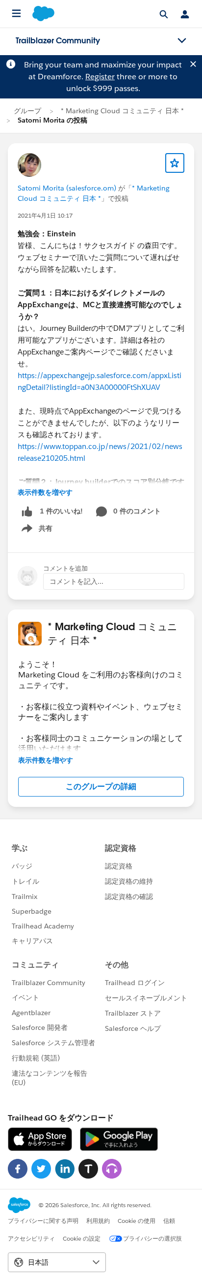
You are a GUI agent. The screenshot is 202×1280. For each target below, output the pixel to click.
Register (100, 76)
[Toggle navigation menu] (182, 41)
